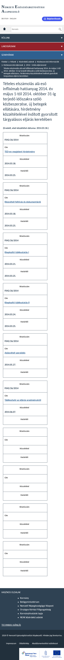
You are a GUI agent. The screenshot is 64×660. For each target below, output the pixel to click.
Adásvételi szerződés (15, 353)
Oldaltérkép (24, 643)
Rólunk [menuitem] (5, 38)
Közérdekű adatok (26, 62)
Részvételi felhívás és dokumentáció (23, 202)
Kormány (24, 598)
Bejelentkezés (54, 19)
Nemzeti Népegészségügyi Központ (36, 606)
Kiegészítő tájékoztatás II (17, 303)
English (13, 19)
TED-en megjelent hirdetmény (20, 152)
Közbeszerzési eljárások (13, 65)
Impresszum (11, 643)
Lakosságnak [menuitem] (8, 46)
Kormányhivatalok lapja (31, 613)
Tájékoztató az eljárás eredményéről (23, 400)
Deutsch (4, 19)
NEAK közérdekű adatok (31, 617)
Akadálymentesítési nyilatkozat (45, 643)
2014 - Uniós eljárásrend (36, 65)
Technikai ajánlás (11, 625)
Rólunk (13, 62)
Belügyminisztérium (29, 602)
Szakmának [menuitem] (7, 55)
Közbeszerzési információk (48, 62)
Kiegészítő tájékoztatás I (17, 252)
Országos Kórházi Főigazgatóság (35, 610)
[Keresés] (60, 29)
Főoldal (4, 62)
